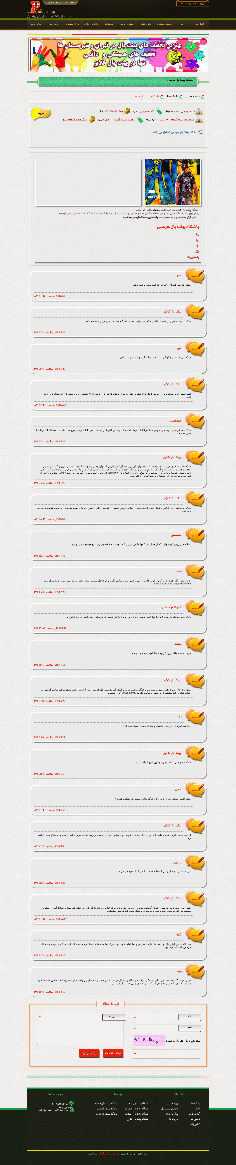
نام (189, 1016)
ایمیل (189, 1027)
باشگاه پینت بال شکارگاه (136, 1108)
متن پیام (113, 1016)
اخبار (197, 1108)
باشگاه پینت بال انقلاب (136, 1113)
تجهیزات (195, 1118)
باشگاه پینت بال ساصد (137, 1103)
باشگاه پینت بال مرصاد (106, 1103)
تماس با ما (195, 1124)
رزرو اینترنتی (172, 1103)
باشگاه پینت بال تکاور (137, 1118)
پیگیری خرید (171, 1113)
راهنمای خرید (53, 2)
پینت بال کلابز (107, 1154)
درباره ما (173, 1118)
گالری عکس (194, 1113)
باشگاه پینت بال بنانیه (106, 1113)
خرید (41, 113)
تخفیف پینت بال (169, 1108)
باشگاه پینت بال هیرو (106, 1108)
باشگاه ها (172, 96)
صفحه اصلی (69, 2)
